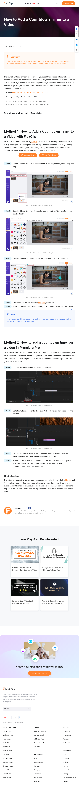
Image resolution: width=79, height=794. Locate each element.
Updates (66, 758)
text (39, 303)
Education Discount (69, 778)
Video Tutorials (68, 743)
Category (37, 770)
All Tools (37, 747)
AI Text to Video (39, 739)
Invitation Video (8, 762)
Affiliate (65, 762)
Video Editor (7, 770)
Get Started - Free (39, 673)
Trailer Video (7, 743)
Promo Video (7, 731)
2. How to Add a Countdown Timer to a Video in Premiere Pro (28, 105)
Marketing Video (8, 735)
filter (43, 303)
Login (57, 3)
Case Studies (38, 762)
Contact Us (67, 735)
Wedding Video (8, 750)
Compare (37, 766)
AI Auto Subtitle (39, 735)
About (65, 754)
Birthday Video (7, 758)
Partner (65, 766)
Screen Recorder (39, 743)
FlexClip (34, 142)
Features (37, 781)
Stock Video (38, 778)
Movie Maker (7, 774)
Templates (28, 3)
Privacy (65, 781)
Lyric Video (6, 754)
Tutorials (66, 739)
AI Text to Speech (40, 731)
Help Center (67, 731)
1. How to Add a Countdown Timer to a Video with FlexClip (27, 101)
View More (6, 778)
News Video (7, 739)
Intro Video (6, 747)
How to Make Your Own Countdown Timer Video (30, 92)
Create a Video (68, 3)
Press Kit (66, 770)
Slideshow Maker (8, 766)
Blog (35, 758)
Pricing (65, 774)
